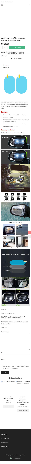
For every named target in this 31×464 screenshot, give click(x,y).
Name (3, 353)
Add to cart (18, 47)
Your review (5, 332)
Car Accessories (8, 2)
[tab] (6, 65)
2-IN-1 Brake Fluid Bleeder (8, 399)
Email (3, 359)
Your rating (4, 327)
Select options (23, 410)
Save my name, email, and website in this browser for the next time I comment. (16, 367)
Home (2, 2)
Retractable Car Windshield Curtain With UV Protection (23, 402)
